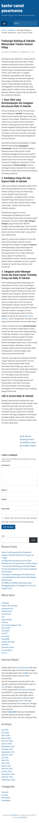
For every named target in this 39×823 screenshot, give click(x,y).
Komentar (6, 465)
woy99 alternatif (8, 642)
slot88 (24, 673)
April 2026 (6, 735)
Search (34, 23)
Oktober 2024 (7, 777)
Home (4, 30)
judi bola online (8, 647)
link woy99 (6, 628)
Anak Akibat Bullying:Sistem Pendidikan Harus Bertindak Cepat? (28, 442)
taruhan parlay (26, 689)
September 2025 (8, 752)
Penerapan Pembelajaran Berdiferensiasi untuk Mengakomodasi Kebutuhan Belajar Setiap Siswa (19, 577)
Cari (3, 536)
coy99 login (23, 667)
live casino (6, 636)
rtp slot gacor (7, 650)
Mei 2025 (5, 760)
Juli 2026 (5, 730)
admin (6, 52)
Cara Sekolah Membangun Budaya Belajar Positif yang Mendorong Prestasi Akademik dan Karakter (19, 569)
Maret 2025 (6, 766)
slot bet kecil (7, 611)
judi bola (5, 644)
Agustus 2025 (7, 755)
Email (4, 499)
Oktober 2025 (7, 749)
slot (3, 617)
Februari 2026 (7, 741)
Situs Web (5, 509)
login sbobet (7, 619)
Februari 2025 (7, 768)
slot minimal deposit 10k (11, 625)
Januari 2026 (7, 743)
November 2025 (8, 746)
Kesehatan (6, 797)
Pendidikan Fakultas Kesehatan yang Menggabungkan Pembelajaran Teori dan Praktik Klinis (19, 586)
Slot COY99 (23, 701)
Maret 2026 (6, 738)
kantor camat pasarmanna (13, 8)
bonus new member (10, 606)
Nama (4, 490)
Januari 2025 (7, 771)
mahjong (5, 603)
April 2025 (6, 763)
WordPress (15, 815)
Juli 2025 (5, 757)
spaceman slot (7, 608)
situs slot (12, 712)
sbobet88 (5, 639)
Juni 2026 (5, 732)
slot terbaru (6, 614)
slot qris (5, 622)
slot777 (4, 633)
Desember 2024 (8, 774)
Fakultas (5, 792)
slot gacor (6, 630)
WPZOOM (23, 817)
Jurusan (5, 795)
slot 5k (4, 653)
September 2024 (8, 780)
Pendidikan (11, 30)
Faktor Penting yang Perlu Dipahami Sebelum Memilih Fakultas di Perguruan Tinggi (18, 555)
